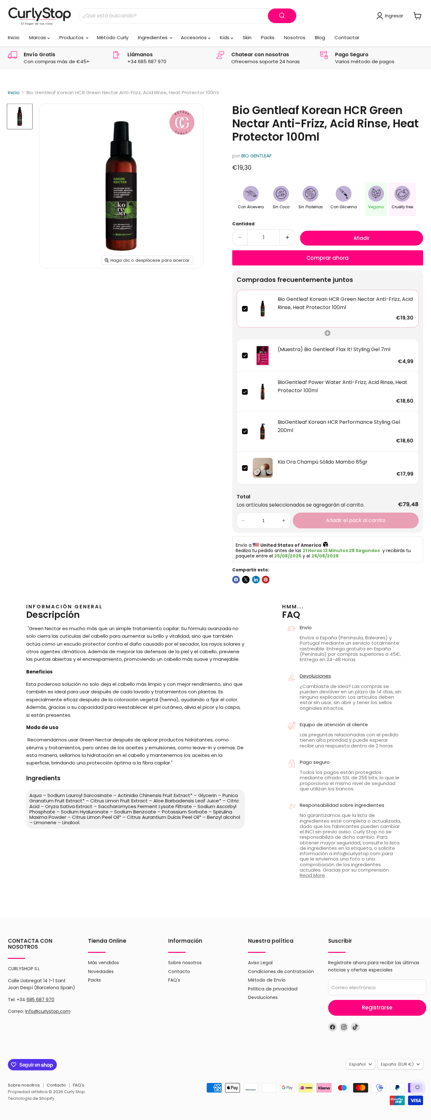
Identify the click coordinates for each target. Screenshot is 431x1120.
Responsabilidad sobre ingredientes (342, 805)
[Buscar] (282, 16)
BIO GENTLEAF (256, 155)
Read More (312, 875)
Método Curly (112, 37)
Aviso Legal (260, 962)
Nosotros (294, 37)
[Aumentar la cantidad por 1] (287, 237)
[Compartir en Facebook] (236, 579)
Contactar (346, 37)
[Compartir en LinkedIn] (256, 579)
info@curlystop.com (47, 1011)
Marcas (38, 37)
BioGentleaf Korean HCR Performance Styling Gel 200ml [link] (339, 426)
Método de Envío (267, 980)
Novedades (101, 971)
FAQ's (174, 980)
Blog (320, 37)
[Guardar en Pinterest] (265, 579)
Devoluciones (315, 676)
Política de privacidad (273, 989)
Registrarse (377, 1007)
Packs (268, 37)
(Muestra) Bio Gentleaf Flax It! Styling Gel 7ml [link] (334, 349)
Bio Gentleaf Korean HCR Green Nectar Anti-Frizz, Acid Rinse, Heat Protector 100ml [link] (345, 303)
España (397, 1064)
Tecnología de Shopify (31, 1098)
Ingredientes (153, 37)
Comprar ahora (327, 258)
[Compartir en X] (246, 579)
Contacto (179, 971)
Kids (225, 37)
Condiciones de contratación (281, 971)
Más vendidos (103, 962)
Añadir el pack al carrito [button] (356, 520)
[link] (263, 308)
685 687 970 (40, 999)
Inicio (14, 37)
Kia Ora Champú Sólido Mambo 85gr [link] (323, 462)
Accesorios (194, 37)
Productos (72, 37)
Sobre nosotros (185, 962)
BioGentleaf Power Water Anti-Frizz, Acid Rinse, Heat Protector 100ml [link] (342, 386)
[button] (243, 520)
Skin (247, 37)
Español (357, 1064)
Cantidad (243, 224)
